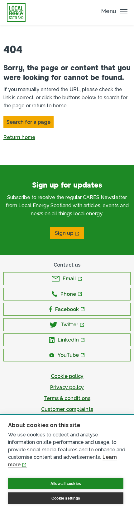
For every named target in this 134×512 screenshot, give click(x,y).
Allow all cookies (65, 484)
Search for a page (28, 122)
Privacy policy (67, 387)
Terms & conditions (67, 398)
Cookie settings (65, 498)
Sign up (64, 233)
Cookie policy (67, 376)
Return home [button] (19, 137)
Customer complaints (67, 409)
